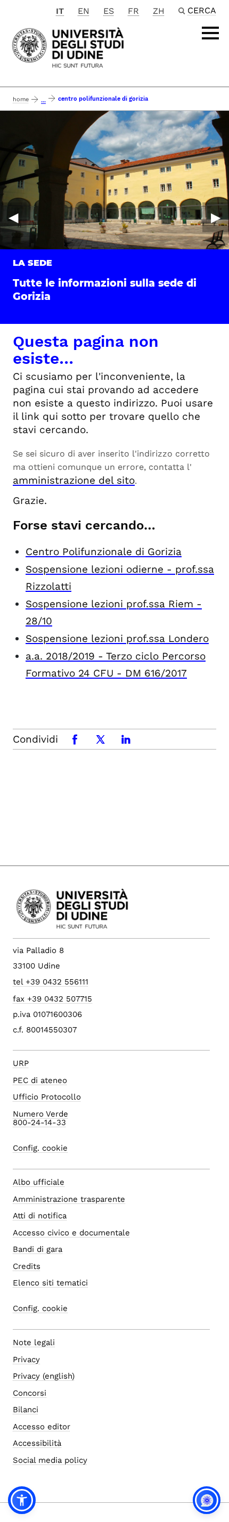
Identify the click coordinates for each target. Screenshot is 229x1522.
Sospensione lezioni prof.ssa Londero (117, 638)
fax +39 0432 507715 (52, 999)
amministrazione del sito (74, 480)
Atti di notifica (40, 1215)
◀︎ (13, 217)
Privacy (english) (44, 1376)
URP (21, 1063)
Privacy (26, 1359)
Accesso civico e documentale (71, 1233)
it (60, 11)
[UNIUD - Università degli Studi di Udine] (68, 46)
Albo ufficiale (38, 1182)
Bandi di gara (37, 1249)
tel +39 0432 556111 (50, 982)
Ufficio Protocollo (47, 1097)
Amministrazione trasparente (69, 1199)
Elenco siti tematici (50, 1283)
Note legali (34, 1342)
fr (133, 11)
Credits (26, 1266)
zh (159, 11)
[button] (22, 1500)
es (108, 11)
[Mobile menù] (210, 33)
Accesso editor (41, 1426)
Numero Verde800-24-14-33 (40, 1118)
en (83, 11)
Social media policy (50, 1460)
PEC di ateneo (40, 1080)
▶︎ (215, 217)
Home (21, 99)
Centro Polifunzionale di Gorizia (104, 552)
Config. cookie (40, 1148)
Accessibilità (37, 1443)
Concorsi (29, 1393)
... (43, 100)
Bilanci (25, 1409)
